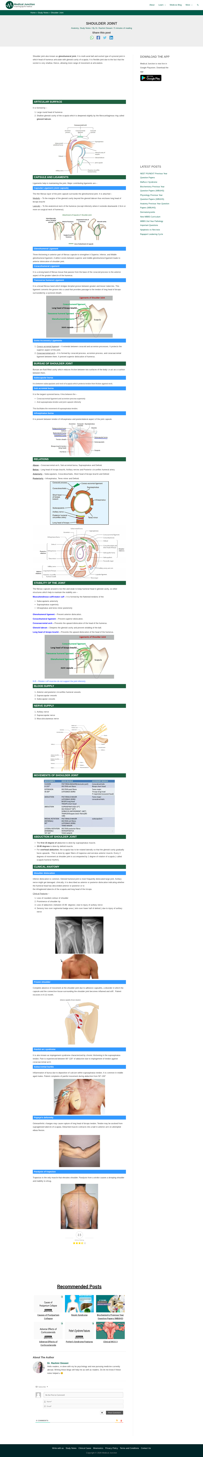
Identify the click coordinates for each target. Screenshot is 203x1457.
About (151, 5)
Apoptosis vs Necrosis (150, 230)
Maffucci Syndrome (148, 182)
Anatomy (75, 28)
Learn (160, 5)
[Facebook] (98, 38)
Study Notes (85, 28)
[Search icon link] (198, 5)
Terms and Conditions (129, 1448)
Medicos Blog (176, 5)
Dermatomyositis (147, 212)
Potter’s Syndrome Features (79, 1341)
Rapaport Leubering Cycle (151, 234)
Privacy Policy (111, 1448)
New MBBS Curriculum (150, 217)
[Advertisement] (79, 82)
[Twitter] (105, 38)
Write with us (58, 1448)
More (188, 5)
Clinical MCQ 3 (110, 1341)
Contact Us (146, 1448)
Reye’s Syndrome (79, 1315)
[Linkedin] (111, 38)
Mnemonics (98, 1448)
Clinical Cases (84, 1448)
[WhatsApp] (92, 38)
